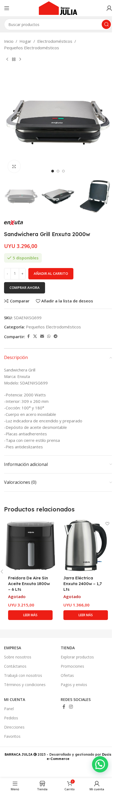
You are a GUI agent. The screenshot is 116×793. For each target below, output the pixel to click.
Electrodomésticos (54, 41)
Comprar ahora (24, 287)
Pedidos (11, 717)
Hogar (25, 41)
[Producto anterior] (7, 59)
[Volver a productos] (14, 59)
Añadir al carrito (51, 273)
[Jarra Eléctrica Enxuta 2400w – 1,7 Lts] (85, 545)
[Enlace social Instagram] (70, 707)
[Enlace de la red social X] (35, 336)
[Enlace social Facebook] (28, 336)
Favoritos (12, 736)
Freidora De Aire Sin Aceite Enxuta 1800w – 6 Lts (29, 583)
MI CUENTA (14, 699)
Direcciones (14, 727)
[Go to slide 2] (58, 171)
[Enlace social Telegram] (55, 336)
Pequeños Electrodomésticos (31, 47)
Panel (9, 708)
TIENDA (68, 647)
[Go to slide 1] (52, 171)
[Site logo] (58, 7)
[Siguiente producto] (20, 59)
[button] (9, 122)
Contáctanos (15, 666)
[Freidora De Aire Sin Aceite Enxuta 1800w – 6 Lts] (30, 545)
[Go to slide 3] (63, 171)
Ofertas (67, 675)
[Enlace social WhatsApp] (49, 336)
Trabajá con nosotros (23, 675)
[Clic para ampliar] (14, 166)
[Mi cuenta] (109, 8)
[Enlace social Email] (42, 336)
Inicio (8, 41)
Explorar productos (77, 657)
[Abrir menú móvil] (6, 8)
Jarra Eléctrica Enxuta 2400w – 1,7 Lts (82, 583)
